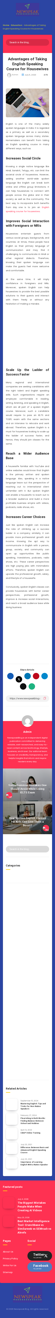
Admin (27, 731)
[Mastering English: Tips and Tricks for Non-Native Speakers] (12, 1104)
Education (16, 25)
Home (6, 25)
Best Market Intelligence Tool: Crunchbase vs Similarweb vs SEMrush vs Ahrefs (34, 1227)
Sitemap (8, 1272)
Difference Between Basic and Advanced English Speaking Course (35, 1150)
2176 (46, 74)
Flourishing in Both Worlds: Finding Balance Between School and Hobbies (33, 1120)
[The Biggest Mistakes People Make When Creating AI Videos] (9, 1203)
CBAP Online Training (30, 1133)
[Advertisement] (27, 337)
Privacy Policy (10, 1258)
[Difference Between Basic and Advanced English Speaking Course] (12, 1148)
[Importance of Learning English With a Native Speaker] (12, 1163)
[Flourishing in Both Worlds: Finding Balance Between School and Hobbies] (12, 1119)
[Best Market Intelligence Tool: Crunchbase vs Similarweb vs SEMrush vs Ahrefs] (9, 1221)
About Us (8, 1251)
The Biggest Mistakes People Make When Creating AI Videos (32, 1206)
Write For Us (9, 1265)
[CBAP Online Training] (12, 1133)
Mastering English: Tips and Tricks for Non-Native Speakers (33, 1106)
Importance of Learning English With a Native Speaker (34, 1163)
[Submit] (45, 42)
